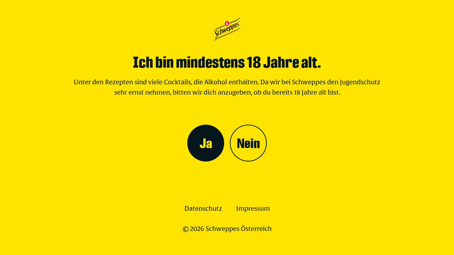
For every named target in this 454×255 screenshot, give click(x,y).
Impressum (253, 209)
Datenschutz (203, 209)
